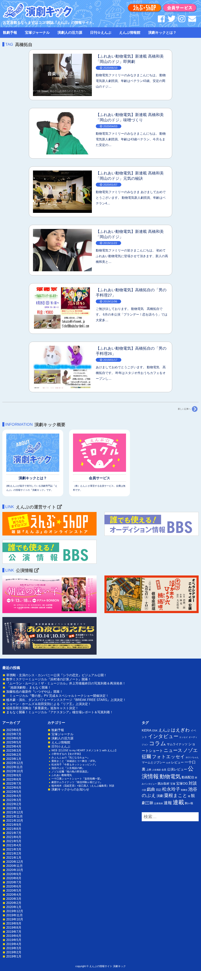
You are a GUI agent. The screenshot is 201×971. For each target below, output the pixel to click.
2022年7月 (13, 783)
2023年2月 (13, 754)
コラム (157, 743)
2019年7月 (13, 931)
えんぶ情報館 (129, 32)
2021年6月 (13, 837)
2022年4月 (13, 796)
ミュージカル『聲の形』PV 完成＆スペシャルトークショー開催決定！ (57, 695)
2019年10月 (14, 919)
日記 (158, 789)
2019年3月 (13, 948)
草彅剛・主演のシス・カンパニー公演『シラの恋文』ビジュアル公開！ (56, 675)
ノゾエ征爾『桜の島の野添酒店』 (70, 771)
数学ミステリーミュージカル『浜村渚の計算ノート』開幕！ (48, 679)
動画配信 (188, 777)
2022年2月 (13, 804)
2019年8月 (13, 927)
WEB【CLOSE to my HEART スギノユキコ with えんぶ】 (84, 750)
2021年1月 (13, 857)
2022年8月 (13, 779)
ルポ (168, 762)
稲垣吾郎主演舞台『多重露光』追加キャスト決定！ (42, 708)
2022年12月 (14, 763)
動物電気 (170, 777)
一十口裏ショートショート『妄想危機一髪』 (76, 778)
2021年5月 (13, 841)
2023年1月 (13, 758)
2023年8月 (13, 730)
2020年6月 (13, 886)
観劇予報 (10, 32)
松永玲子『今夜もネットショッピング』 (74, 764)
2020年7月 (13, 882)
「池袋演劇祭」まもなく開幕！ (28, 687)
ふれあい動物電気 (61, 775)
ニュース (173, 750)
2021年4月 (13, 845)
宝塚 (172, 783)
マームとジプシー (153, 762)
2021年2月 (13, 853)
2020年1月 (13, 907)
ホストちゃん (192, 757)
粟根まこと (175, 795)
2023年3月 (13, 750)
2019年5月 (13, 940)
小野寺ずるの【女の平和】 (66, 753)
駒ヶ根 (189, 803)
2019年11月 (14, 915)
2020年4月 (13, 894)
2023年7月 (13, 734)
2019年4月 (13, 944)
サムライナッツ (177, 744)
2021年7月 (13, 833)
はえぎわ (180, 729)
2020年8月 (13, 878)
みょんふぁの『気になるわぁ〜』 (70, 757)
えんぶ (164, 730)
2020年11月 (14, 866)
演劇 (160, 796)
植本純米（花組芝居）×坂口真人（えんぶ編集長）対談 (82, 785)
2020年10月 (14, 870)
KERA (146, 730)
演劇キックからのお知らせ (70, 789)
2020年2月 (13, 903)
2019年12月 (14, 911)
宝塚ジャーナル (37, 32)
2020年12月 (14, 861)
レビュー (177, 762)
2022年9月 (13, 775)
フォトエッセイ (168, 756)
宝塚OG (182, 783)
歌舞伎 (184, 790)
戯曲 (151, 789)
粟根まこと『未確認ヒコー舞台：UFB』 (74, 761)
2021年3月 (13, 849)
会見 (164, 769)
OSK (155, 730)
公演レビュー (177, 769)
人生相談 (156, 770)
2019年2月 (13, 952)
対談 (193, 783)
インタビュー (163, 736)
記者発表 (158, 803)
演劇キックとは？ (162, 32)
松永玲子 (171, 789)
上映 (148, 769)
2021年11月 (14, 816)
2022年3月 (13, 800)
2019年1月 (13, 956)
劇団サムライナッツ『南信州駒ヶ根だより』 (76, 782)
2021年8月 (13, 828)
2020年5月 (13, 890)
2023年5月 (13, 742)
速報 (168, 802)
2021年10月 (14, 820)
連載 (178, 802)
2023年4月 (13, 746)
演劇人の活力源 (70, 32)
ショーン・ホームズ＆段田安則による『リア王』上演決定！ (48, 704)
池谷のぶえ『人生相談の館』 (68, 768)
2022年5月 (13, 791)
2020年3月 (13, 898)
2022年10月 (14, 771)
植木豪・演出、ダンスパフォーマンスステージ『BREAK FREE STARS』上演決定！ (66, 699)
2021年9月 (13, 824)
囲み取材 (163, 783)
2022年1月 (13, 808)
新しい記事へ (184, 409)
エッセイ (183, 737)
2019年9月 (13, 923)
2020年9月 (13, 874)
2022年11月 (14, 767)
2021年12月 (14, 812)
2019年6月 (13, 935)
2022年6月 (13, 787)
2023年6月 (13, 738)
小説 (144, 790)
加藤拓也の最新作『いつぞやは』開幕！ (34, 691)
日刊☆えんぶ (100, 32)
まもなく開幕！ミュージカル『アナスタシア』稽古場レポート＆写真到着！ (59, 712)
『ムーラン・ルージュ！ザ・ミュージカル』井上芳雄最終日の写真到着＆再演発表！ (66, 683)
